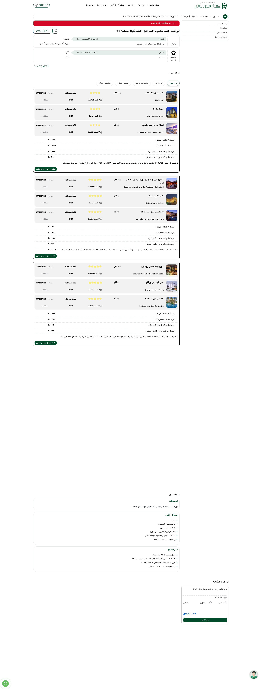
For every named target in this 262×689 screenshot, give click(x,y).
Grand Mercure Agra (154, 290)
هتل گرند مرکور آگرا (155, 282)
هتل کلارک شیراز (156, 196)
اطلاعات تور (222, 33)
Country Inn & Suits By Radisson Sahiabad (144, 187)
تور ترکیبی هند (188, 16)
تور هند (204, 16)
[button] (205, 620)
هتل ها (223, 28)
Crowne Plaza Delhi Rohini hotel (148, 274)
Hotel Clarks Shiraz (154, 203)
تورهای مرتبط (221, 37)
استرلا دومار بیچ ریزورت (153, 125)
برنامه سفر (222, 24)
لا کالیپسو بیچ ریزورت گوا (152, 212)
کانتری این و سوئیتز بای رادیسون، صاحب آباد (145, 181)
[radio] (164, 81)
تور (214, 16)
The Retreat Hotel (155, 116)
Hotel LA (159, 100)
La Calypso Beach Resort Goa (150, 219)
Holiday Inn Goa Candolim (151, 306)
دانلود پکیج (42, 31)
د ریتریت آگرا (158, 109)
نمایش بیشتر (43, 65)
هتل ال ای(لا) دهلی (154, 93)
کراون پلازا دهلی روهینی (152, 266)
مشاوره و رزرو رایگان (45, 169)
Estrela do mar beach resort (150, 132)
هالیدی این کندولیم (154, 299)
